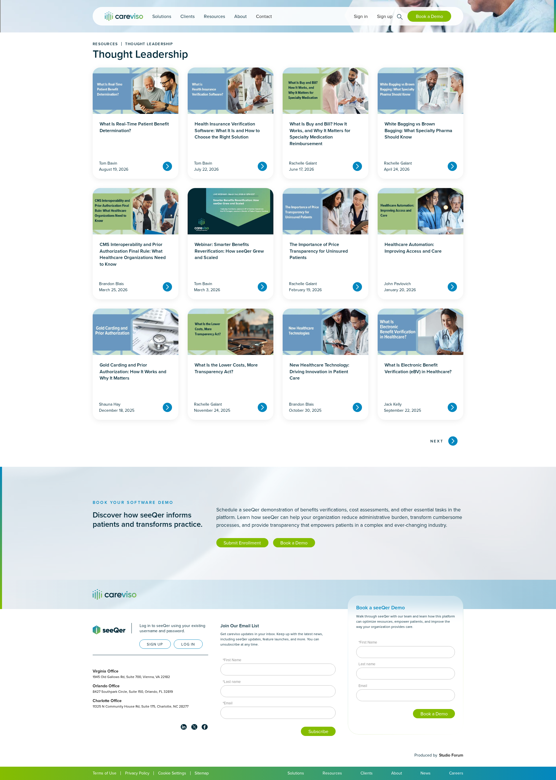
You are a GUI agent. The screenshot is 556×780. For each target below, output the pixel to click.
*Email (228, 703)
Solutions (296, 773)
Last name (367, 663)
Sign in (361, 16)
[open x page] (194, 726)
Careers (456, 773)
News (425, 773)
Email (363, 685)
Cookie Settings (172, 773)
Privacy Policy (137, 773)
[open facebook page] (204, 726)
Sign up (384, 16)
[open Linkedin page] (183, 726)
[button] (162, 16)
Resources (332, 773)
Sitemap (202, 773)
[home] (124, 16)
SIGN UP (155, 644)
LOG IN (188, 644)
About (396, 773)
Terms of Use (104, 773)
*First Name (232, 659)
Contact (264, 16)
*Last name (232, 681)
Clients (367, 773)
